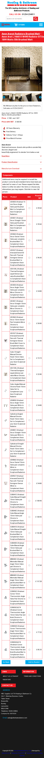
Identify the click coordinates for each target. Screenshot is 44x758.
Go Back (6, 662)
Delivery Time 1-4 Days (14, 135)
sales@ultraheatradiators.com (17, 718)
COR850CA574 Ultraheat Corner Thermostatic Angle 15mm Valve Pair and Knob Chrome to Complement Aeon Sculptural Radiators (17, 615)
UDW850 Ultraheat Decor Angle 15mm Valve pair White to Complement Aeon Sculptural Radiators (17, 405)
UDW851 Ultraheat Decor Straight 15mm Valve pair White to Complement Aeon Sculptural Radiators (18, 435)
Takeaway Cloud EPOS (18, 753)
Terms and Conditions (32, 676)
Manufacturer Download (10, 168)
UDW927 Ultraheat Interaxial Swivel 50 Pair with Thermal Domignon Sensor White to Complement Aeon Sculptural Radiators (17, 483)
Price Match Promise (14, 138)
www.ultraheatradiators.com (22, 750)
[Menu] (41, 25)
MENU (7, 24)
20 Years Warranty (13, 128)
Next (40, 97)
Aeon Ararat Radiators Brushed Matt (21, 33)
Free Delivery (10, 131)
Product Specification (9, 162)
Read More (5, 156)
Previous (4, 97)
